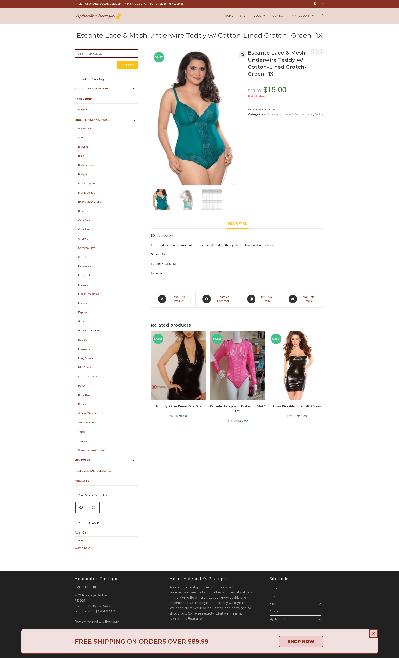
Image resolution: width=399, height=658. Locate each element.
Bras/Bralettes (86, 192)
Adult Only (81, 532)
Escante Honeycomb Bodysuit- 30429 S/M (237, 408)
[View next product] (321, 52)
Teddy (319, 114)
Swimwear (82, 481)
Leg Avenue (85, 349)
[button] (242, 54)
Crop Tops (84, 257)
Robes (82, 404)
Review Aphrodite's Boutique (97, 621)
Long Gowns (85, 358)
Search (128, 65)
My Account (277, 619)
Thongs (82, 441)
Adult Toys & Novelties (92, 88)
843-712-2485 (85, 611)
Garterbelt (84, 321)
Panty (81, 385)
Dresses (83, 284)
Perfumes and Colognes (93, 470)
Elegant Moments (88, 294)
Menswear (82, 460)
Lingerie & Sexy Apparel (296, 114)
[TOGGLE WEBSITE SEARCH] (323, 16)
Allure (81, 137)
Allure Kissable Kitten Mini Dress (296, 406)
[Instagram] (322, 4)
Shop (273, 596)
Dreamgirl (84, 275)
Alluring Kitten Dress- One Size (178, 406)
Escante (272, 114)
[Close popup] (373, 633)
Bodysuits (84, 174)
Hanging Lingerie (88, 330)
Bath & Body (84, 99)
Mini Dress (84, 367)
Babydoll (83, 146)
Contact (275, 611)
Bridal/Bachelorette (89, 202)
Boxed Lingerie (87, 183)
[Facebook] (315, 4)
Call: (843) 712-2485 (170, 3)
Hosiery (82, 339)
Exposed (83, 312)
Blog (272, 603)
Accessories (85, 128)
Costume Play (86, 248)
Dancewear (85, 266)
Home (273, 588)
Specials (80, 540)
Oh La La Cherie (88, 376)
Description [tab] (237, 223)
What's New (82, 547)
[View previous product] (314, 52)
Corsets (81, 109)
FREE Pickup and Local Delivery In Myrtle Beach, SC (114, 3)
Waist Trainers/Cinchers (92, 450)
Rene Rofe (84, 395)
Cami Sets (84, 220)
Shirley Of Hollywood (90, 413)
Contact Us (106, 611)
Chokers (83, 238)
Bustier (82, 211)
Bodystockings (86, 165)
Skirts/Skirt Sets (87, 422)
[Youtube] (94, 587)
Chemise (83, 229)
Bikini (81, 156)
